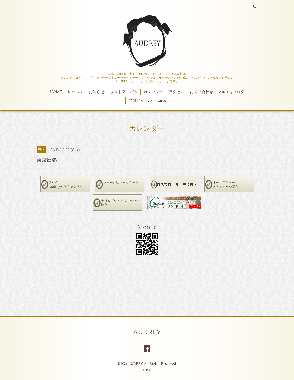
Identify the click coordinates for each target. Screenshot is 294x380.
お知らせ (97, 91)
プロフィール (140, 100)
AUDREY (147, 332)
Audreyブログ (231, 91)
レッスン (75, 91)
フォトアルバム (124, 91)
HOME (56, 91)
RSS (148, 370)
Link (162, 100)
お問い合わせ (201, 91)
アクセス (176, 91)
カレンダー (153, 91)
